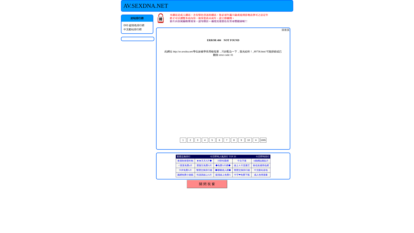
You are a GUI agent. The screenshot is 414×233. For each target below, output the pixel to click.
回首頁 (285, 29)
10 (248, 140)
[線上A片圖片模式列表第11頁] (256, 140)
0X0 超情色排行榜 (134, 25)
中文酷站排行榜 (133, 29)
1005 (263, 140)
